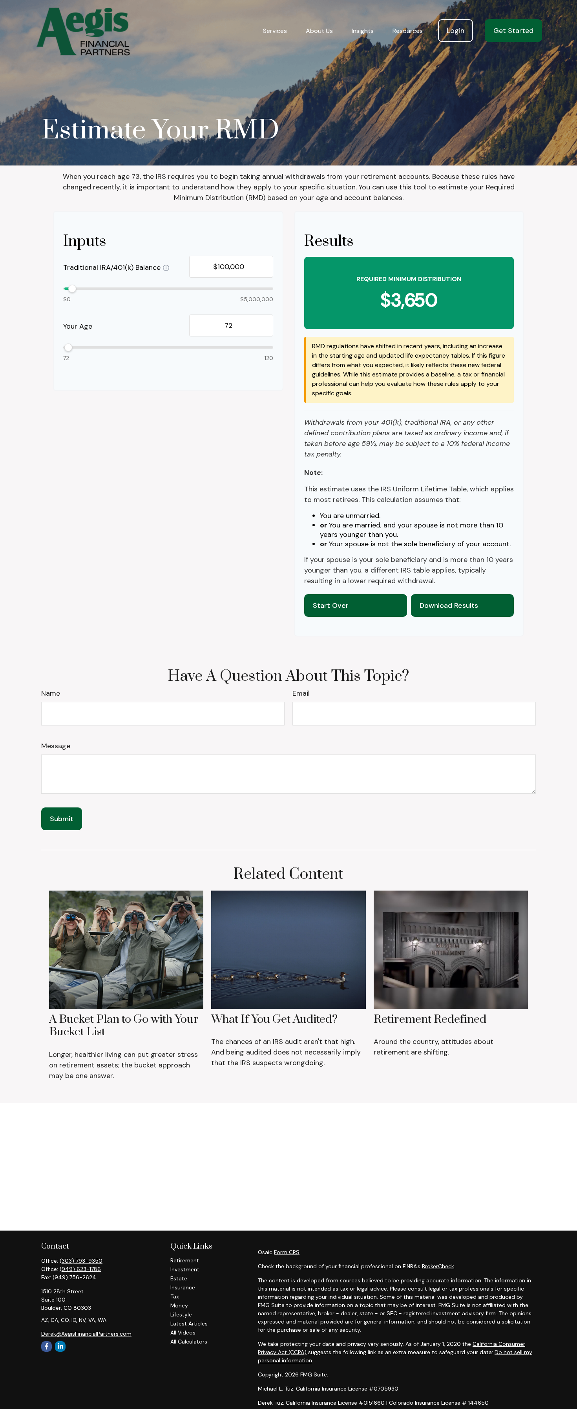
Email (301, 693)
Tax (174, 1296)
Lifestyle (181, 1314)
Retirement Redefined (430, 1019)
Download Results (449, 605)
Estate (178, 1278)
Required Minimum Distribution (408, 279)
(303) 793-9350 (81, 1260)
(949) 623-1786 (80, 1269)
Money (179, 1305)
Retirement (184, 1260)
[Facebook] (46, 1346)
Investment (184, 1269)
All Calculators (188, 1341)
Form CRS (286, 1252)
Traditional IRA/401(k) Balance (112, 268)
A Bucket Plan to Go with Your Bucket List (124, 1025)
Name (50, 693)
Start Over (331, 605)
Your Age (77, 326)
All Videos (182, 1332)
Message (55, 746)
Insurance (182, 1287)
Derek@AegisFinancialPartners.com (86, 1333)
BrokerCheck (438, 1266)
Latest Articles (189, 1323)
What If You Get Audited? (274, 1019)
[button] (274, 30)
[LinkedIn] (60, 1346)
